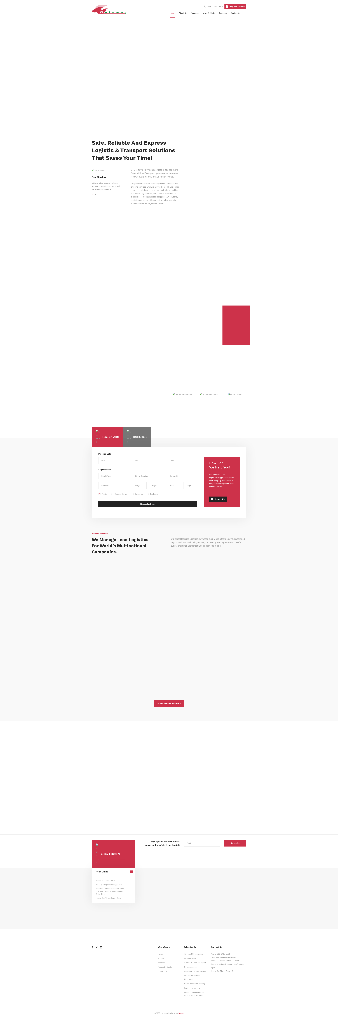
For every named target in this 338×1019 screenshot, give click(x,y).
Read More (169, 617)
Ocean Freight (190, 958)
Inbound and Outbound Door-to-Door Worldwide (169, 610)
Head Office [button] (102, 871)
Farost (181, 1013)
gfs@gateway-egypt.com (226, 957)
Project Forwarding (217, 608)
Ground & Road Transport (195, 963)
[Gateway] (109, 12)
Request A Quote (237, 7)
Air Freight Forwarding (193, 954)
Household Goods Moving (195, 971)
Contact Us (236, 13)
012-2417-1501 (223, 954)
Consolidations (190, 967)
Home (172, 13)
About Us (161, 958)
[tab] (107, 437)
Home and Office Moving (115, 673)
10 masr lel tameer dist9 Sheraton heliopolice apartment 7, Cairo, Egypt (227, 964)
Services (195, 13)
